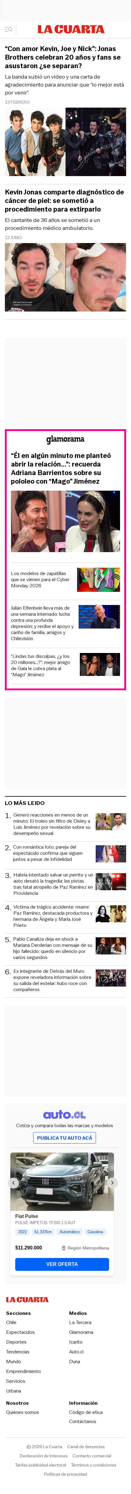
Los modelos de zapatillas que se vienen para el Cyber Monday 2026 (40, 579)
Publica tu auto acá (64, 1138)
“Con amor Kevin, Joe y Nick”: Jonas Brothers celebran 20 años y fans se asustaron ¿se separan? (63, 57)
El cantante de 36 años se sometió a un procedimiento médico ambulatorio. (52, 224)
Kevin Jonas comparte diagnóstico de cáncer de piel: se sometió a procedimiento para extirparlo (64, 201)
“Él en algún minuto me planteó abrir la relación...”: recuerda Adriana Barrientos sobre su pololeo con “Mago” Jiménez (61, 469)
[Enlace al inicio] (65, 441)
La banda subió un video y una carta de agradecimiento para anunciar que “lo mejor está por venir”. (64, 85)
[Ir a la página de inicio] (71, 29)
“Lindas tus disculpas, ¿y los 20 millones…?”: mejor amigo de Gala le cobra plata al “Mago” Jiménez (40, 665)
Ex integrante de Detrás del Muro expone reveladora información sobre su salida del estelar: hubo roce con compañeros (52, 980)
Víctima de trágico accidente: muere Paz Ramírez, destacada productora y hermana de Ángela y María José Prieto (53, 916)
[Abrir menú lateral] (10, 29)
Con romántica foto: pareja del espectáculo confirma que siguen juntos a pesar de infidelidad (48, 853)
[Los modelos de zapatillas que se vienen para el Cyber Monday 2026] (98, 581)
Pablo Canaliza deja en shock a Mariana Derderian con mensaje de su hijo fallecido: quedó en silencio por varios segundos (52, 948)
